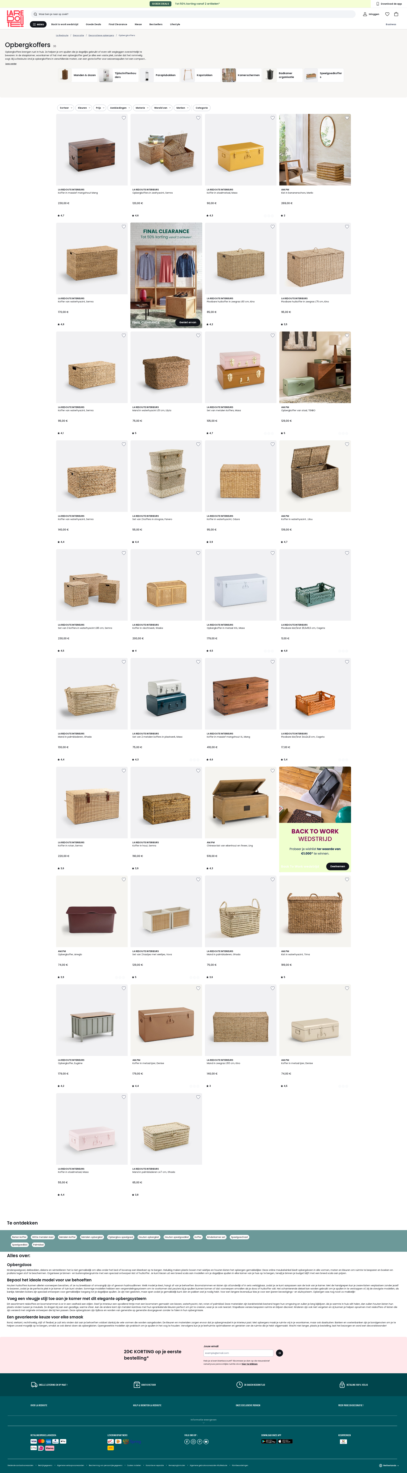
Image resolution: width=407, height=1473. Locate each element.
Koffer (198, 1237)
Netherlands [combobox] (389, 1465)
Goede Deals (93, 24)
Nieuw (138, 24)
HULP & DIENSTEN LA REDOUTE (147, 1405)
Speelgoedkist (20, 1244)
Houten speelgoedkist (177, 1237)
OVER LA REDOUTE (39, 1405)
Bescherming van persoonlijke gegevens (106, 1465)
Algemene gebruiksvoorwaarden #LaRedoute (208, 1465)
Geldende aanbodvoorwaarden (20, 1465)
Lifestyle (175, 24)
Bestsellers (155, 24)
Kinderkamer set (216, 1237)
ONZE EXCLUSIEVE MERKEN (248, 1405)
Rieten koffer (19, 1237)
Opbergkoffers (127, 35)
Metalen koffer (67, 1237)
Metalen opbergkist (92, 1237)
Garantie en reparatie (155, 1465)
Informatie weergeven (204, 1419)
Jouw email (211, 1346)
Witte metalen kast (43, 1237)
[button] (396, 14)
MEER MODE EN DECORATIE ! (350, 1405)
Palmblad (38, 1244)
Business (391, 24)
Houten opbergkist (149, 1237)
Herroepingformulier (177, 1465)
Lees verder (11, 63)
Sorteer (64, 107)
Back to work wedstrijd (64, 24)
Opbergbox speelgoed (120, 1237)
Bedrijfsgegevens (45, 1465)
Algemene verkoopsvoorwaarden (71, 1465)
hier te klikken (250, 1363)
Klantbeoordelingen (240, 1465)
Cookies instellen (134, 1465)
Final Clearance (118, 24)
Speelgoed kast (239, 1237)
